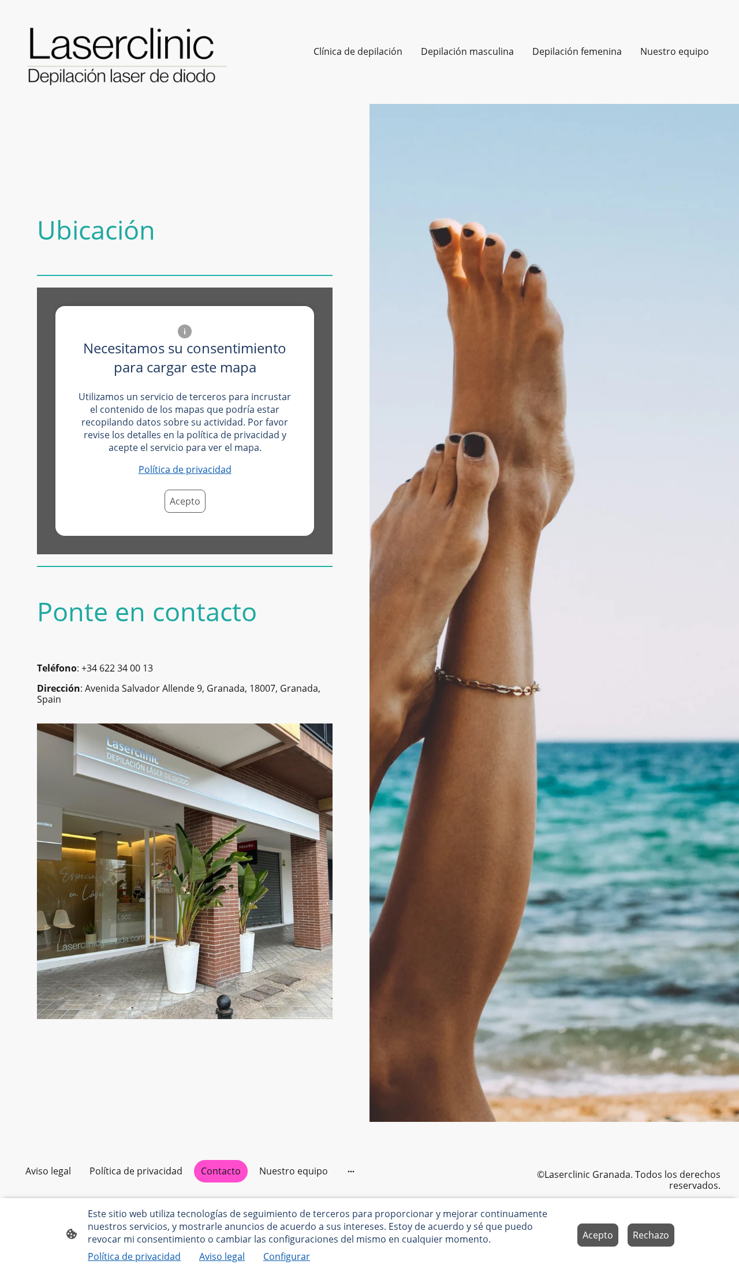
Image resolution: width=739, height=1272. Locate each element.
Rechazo (651, 1235)
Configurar (286, 1256)
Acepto (185, 501)
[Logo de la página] (129, 52)
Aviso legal (222, 1256)
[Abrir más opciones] (351, 1171)
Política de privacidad (185, 469)
